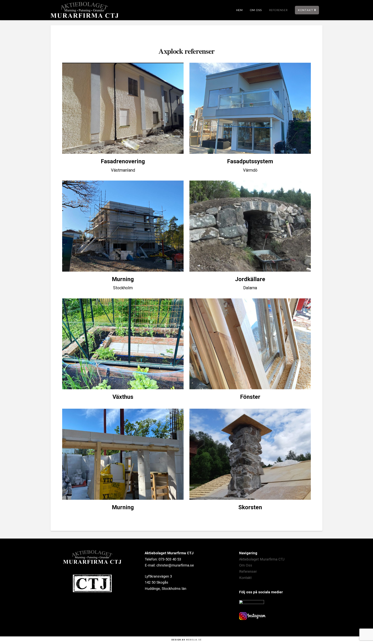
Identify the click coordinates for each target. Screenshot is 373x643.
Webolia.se (194, 640)
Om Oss (245, 565)
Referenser (248, 571)
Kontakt (245, 578)
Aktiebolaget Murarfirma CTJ (261, 559)
